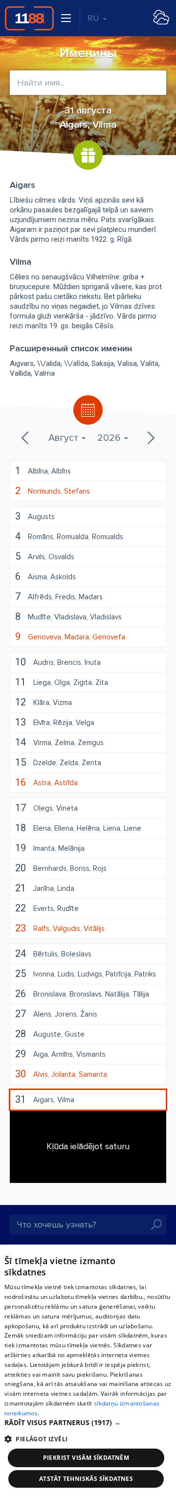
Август (64, 438)
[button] (88, 1422)
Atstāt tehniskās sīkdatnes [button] (86, 1479)
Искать (156, 1224)
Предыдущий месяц (26, 438)
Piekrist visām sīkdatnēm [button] (86, 1457)
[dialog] (88, 1371)
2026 (110, 438)
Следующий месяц (150, 438)
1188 (29, 18)
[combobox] (88, 82)
